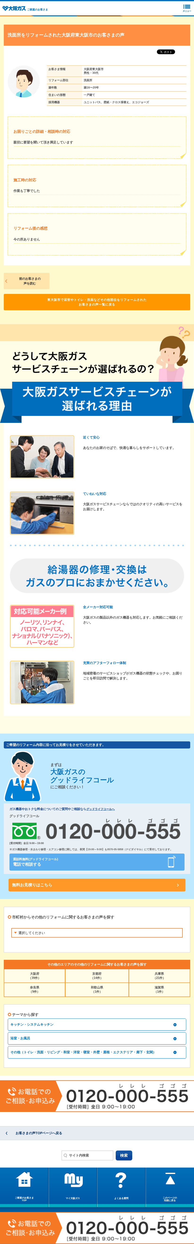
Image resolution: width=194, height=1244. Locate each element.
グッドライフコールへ (100, 809)
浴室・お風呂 (20, 1038)
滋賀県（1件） (159, 989)
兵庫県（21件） (159, 976)
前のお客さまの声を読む (30, 281)
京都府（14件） (97, 976)
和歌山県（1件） (97, 989)
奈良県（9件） (34, 989)
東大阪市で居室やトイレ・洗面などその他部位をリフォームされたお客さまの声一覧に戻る (97, 302)
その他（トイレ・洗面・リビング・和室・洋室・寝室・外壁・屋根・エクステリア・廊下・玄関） (83, 1052)
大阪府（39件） (34, 976)
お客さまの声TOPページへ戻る (39, 1133)
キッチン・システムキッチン (31, 1024)
